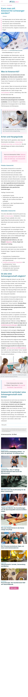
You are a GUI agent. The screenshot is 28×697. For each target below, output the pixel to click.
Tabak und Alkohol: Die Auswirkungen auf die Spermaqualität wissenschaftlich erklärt (14, 509)
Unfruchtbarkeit (5, 92)
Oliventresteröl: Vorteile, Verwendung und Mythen (13, 565)
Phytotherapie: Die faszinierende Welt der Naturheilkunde (13, 583)
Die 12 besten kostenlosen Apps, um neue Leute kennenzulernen (12, 547)
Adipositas (9, 242)
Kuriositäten (4, 468)
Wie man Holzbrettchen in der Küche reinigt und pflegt (12, 528)
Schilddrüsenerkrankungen (9, 325)
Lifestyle (3, 544)
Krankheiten (9, 5)
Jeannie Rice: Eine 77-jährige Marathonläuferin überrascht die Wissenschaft (11, 471)
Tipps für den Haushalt (6, 526)
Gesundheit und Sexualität (7, 506)
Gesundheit (3, 5)
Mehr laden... (14, 588)
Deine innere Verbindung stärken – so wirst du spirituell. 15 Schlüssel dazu (13, 452)
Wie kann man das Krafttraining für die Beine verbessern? (13, 490)
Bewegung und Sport (6, 488)
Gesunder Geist (4, 450)
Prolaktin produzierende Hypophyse (12, 262)
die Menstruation (8, 216)
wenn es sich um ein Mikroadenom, (16, 348)
